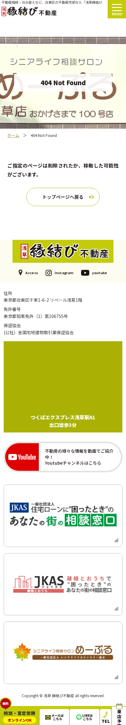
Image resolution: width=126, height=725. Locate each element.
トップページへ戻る (62, 197)
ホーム (13, 135)
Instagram (64, 272)
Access (31, 272)
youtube (99, 272)
